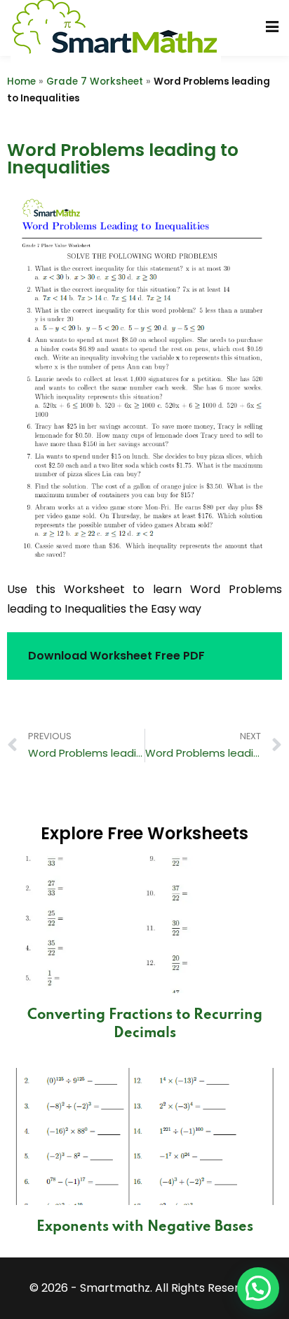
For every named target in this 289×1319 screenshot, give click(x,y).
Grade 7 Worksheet (94, 81)
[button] (258, 1288)
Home (21, 81)
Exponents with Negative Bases (144, 1227)
